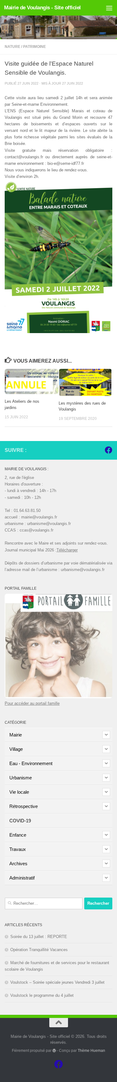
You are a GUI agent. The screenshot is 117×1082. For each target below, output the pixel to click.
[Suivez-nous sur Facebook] (108, 450)
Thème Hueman (91, 1050)
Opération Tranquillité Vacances (39, 949)
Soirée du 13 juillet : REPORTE (38, 936)
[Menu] (109, 8)
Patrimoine (34, 46)
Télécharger (67, 550)
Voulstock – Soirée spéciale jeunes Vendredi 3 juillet (57, 982)
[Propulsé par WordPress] (54, 1050)
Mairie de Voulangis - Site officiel (42, 8)
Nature (12, 46)
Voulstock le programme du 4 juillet (42, 995)
